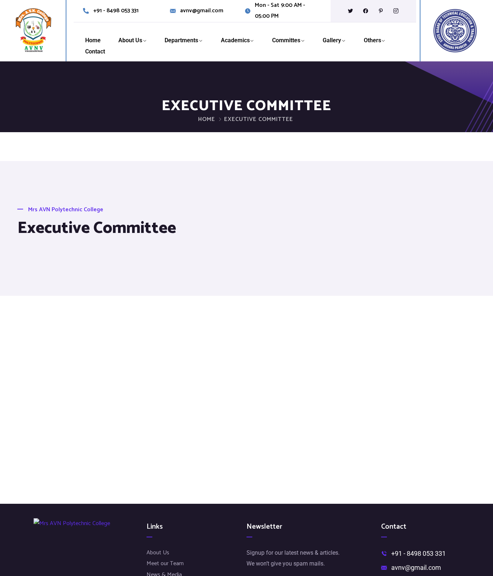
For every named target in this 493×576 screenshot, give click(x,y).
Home (93, 40)
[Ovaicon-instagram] (395, 10)
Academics (235, 40)
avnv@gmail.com (201, 11)
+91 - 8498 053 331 (116, 11)
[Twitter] (350, 10)
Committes (286, 40)
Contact (95, 51)
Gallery (332, 40)
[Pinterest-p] (380, 10)
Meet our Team (165, 563)
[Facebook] (365, 10)
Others (372, 40)
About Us (130, 40)
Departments (181, 40)
